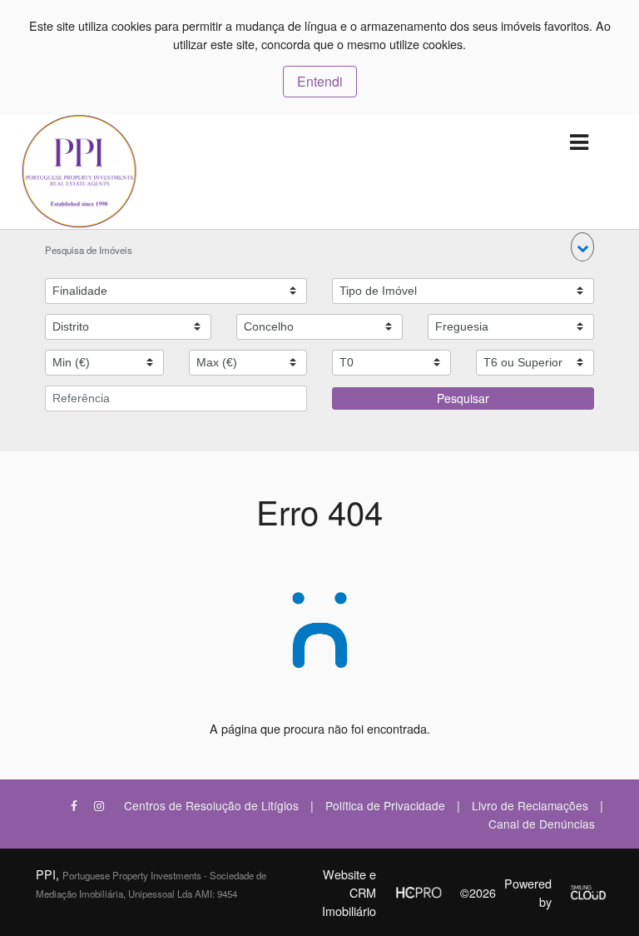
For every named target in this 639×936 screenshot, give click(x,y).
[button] (582, 246)
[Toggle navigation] (579, 142)
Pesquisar (463, 398)
